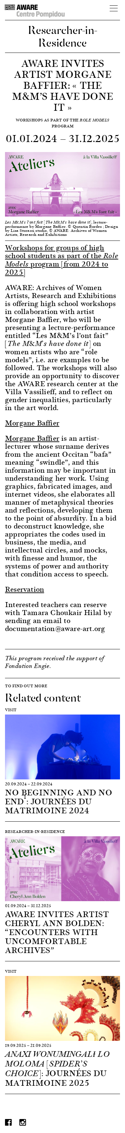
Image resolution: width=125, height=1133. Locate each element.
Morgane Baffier (32, 438)
